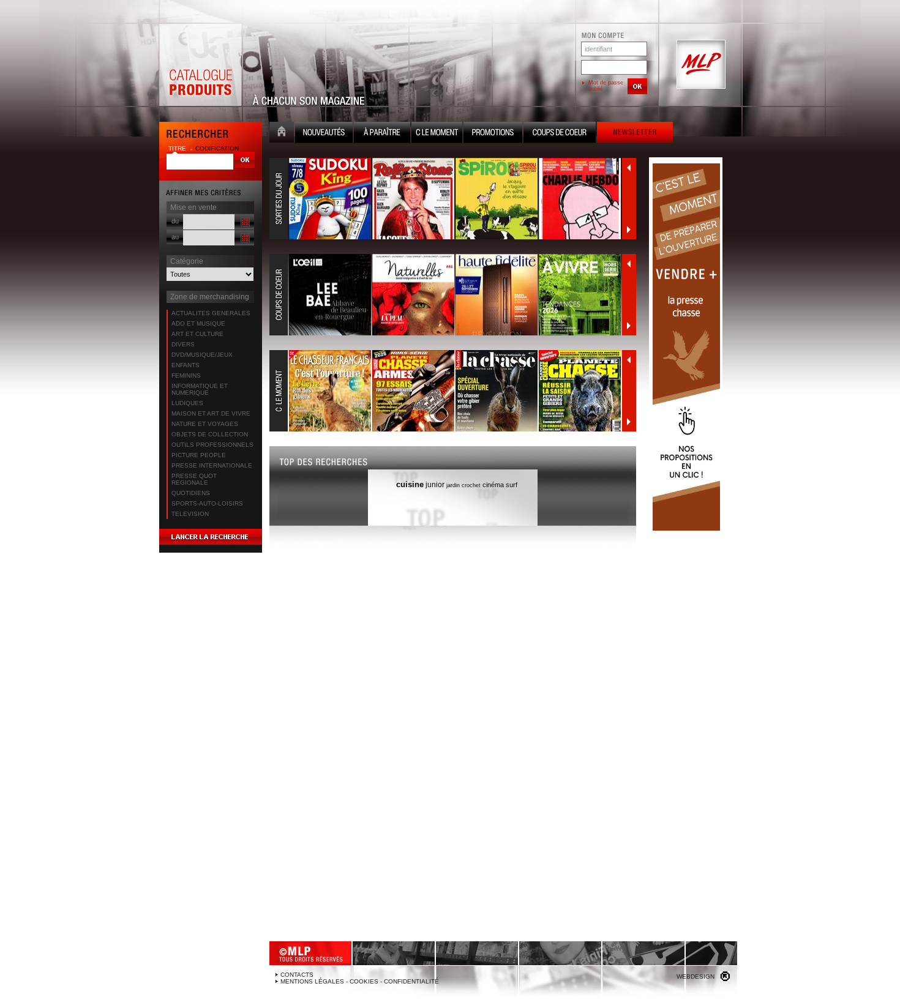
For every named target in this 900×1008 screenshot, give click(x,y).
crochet (471, 485)
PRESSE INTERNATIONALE (211, 465)
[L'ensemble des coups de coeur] (445, 295)
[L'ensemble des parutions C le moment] (445, 391)
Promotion (492, 134)
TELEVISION (190, 513)
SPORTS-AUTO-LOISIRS (207, 503)
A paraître (382, 134)
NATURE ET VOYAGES (204, 423)
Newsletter (635, 134)
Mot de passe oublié (605, 86)
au (175, 237)
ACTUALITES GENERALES (210, 313)
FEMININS (186, 375)
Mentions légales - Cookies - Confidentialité (359, 981)
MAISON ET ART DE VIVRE (210, 413)
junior (435, 484)
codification (217, 148)
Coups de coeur (559, 134)
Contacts (296, 974)
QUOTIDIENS (190, 493)
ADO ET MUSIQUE (198, 323)
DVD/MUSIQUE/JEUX (202, 354)
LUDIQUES (187, 403)
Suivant (629, 229)
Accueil (281, 134)
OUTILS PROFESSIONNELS (212, 444)
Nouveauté (324, 134)
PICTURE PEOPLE (198, 455)
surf (511, 484)
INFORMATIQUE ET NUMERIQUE (199, 389)
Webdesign (695, 976)
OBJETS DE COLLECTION (209, 434)
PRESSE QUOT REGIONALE (194, 479)
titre (178, 148)
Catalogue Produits (200, 65)
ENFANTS (185, 365)
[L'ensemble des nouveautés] (445, 199)
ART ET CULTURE (197, 333)
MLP (700, 65)
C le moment (436, 134)
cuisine (410, 484)
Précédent (629, 167)
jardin (453, 485)
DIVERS (183, 344)
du (175, 221)
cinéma (493, 484)
